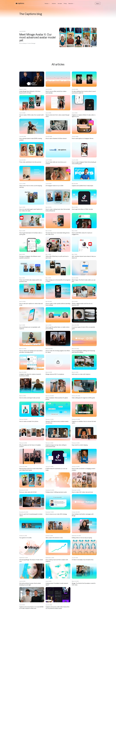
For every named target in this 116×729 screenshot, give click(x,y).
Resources (70, 3)
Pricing (65, 3)
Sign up (97, 3)
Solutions (54, 3)
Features (46, 3)
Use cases (60, 3)
